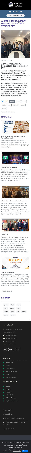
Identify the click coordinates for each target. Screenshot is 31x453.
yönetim (12, 315)
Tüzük (7, 374)
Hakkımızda (9, 362)
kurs (18, 311)
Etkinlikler (9, 392)
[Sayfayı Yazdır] (6, 101)
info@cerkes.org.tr (10, 344)
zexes (18, 308)
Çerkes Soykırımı (11, 377)
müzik (6, 308)
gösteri (24, 311)
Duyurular (9, 389)
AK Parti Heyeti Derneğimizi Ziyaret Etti (14, 201)
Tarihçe (8, 365)
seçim (18, 305)
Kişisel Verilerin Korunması (14, 418)
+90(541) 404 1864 (10, 341)
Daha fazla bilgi (17, 451)
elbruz (6, 315)
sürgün (13, 305)
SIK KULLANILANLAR (10, 382)
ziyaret (12, 308)
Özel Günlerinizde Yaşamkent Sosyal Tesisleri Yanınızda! (13, 137)
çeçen (12, 311)
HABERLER (6, 117)
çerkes (6, 305)
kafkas (6, 311)
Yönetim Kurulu (10, 368)
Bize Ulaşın (9, 414)
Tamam (25, 451)
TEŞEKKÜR (5, 234)
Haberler (8, 386)
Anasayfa (8, 410)
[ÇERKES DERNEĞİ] (15, 4)
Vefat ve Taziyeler (11, 398)
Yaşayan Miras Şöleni (8, 272)
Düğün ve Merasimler (12, 401)
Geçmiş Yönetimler (11, 371)
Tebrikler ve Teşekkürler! (9, 167)
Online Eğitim (10, 395)
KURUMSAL (7, 358)
